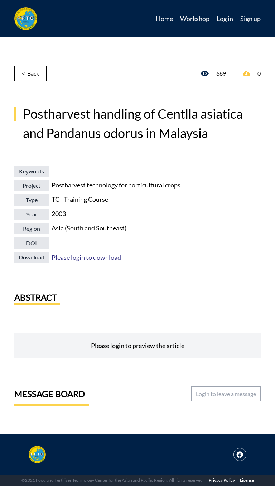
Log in (225, 19)
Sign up (250, 19)
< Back (30, 73)
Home (164, 19)
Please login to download (86, 257)
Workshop (194, 19)
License (247, 480)
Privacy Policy (222, 480)
